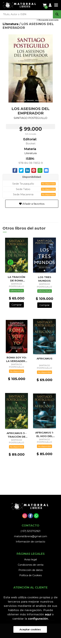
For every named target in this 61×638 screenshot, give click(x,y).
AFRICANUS (44, 358)
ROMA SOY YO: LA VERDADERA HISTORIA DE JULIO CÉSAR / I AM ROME (16, 359)
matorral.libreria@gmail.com (30, 536)
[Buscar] (57, 14)
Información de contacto (30, 541)
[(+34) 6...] (36, 515)
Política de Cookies (30, 575)
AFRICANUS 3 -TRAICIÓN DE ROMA (16, 434)
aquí (48, 614)
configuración (38, 618)
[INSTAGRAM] (24, 515)
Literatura (11, 24)
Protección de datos (30, 570)
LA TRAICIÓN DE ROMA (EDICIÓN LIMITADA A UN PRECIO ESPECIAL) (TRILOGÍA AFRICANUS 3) (16, 278)
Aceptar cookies (30, 629)
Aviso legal (30, 559)
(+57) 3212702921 (30, 531)
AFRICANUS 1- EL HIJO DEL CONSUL (44, 434)
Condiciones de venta (30, 564)
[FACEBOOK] (30, 515)
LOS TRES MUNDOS (44, 278)
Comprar (17, 304)
